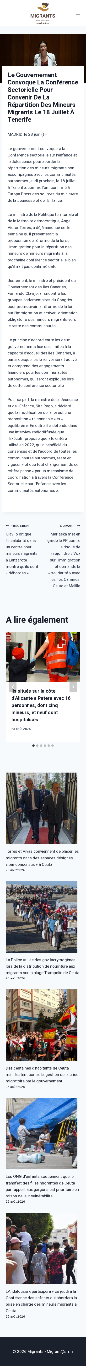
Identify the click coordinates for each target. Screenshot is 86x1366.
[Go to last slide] (12, 686)
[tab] (33, 745)
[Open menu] (77, 13)
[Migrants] (43, 13)
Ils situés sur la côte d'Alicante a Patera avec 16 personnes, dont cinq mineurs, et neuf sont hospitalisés (40, 705)
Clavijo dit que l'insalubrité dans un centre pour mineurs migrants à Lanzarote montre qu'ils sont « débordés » (22, 550)
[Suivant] (73, 686)
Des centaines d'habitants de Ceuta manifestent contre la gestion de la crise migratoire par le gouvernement (42, 1074)
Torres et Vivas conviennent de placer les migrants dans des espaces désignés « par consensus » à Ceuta (42, 857)
